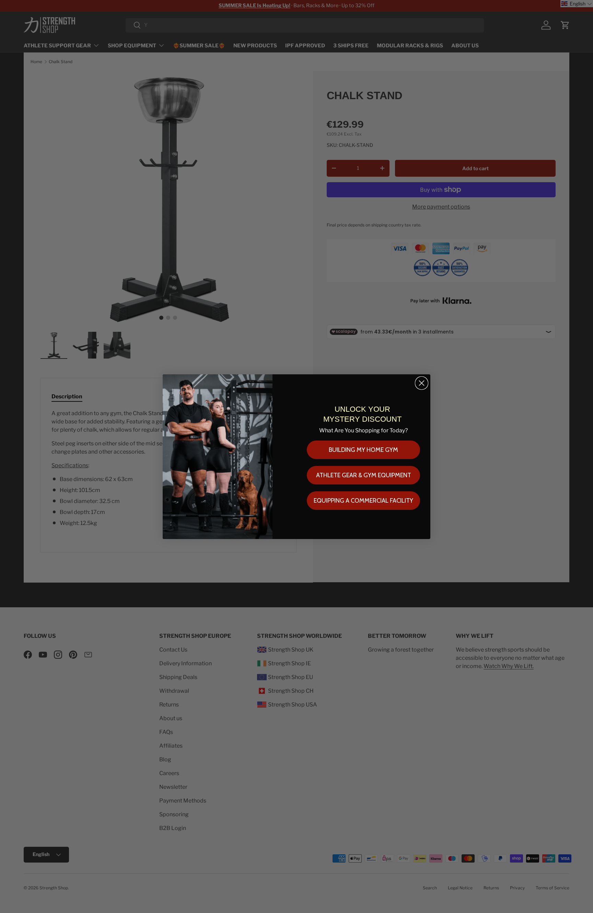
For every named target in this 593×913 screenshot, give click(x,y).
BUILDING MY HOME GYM (363, 450)
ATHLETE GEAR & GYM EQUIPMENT (363, 475)
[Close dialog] (422, 383)
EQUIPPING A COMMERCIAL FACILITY (363, 500)
